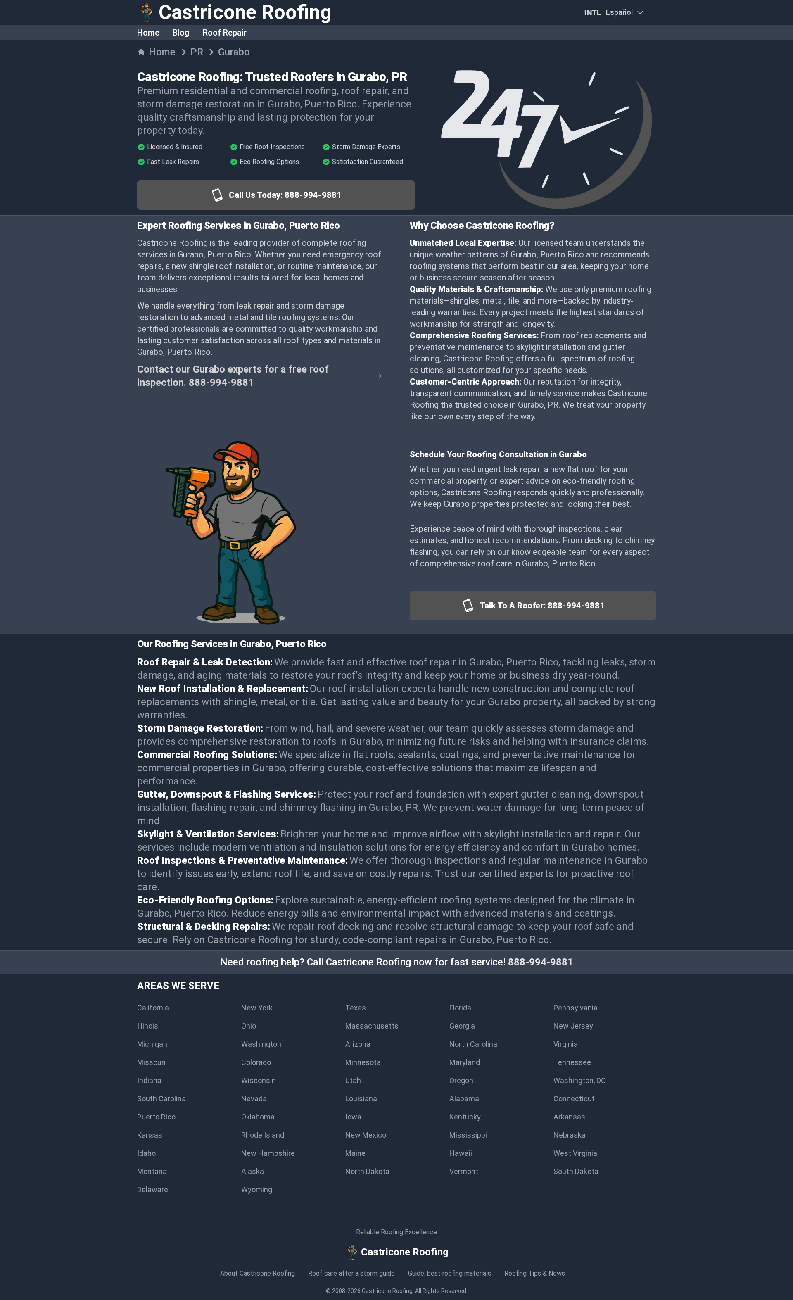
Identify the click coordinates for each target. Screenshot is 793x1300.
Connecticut (574, 1098)
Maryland (464, 1062)
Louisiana (361, 1098)
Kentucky (465, 1116)
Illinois (147, 1026)
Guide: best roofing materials (449, 1273)
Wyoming (256, 1189)
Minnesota (363, 1062)
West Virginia (575, 1153)
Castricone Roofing (387, 1291)
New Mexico (365, 1135)
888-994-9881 (540, 962)
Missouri (151, 1062)
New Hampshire (268, 1153)
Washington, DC (579, 1080)
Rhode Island (262, 1135)
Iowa (353, 1116)
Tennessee (572, 1062)
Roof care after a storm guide (351, 1273)
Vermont (463, 1171)
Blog (181, 33)
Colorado (256, 1062)
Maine (355, 1153)
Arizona (357, 1044)
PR (196, 52)
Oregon (461, 1080)
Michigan (152, 1044)
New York (257, 1007)
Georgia (462, 1026)
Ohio (248, 1026)
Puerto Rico (156, 1116)
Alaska (252, 1171)
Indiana (149, 1080)
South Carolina (161, 1098)
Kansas (149, 1135)
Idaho (146, 1153)
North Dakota (367, 1171)
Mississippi (468, 1135)
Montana (152, 1171)
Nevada (254, 1098)
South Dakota (575, 1171)
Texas (355, 1007)
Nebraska (569, 1135)
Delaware (152, 1189)
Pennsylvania (575, 1007)
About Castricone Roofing (257, 1273)
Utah (353, 1080)
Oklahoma (258, 1116)
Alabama (464, 1098)
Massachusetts (372, 1026)
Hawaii (460, 1153)
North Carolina (473, 1044)
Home (148, 33)
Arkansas (569, 1116)
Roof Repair (225, 33)
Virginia (565, 1044)
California (153, 1007)
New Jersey (573, 1026)
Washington (261, 1044)
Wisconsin (258, 1080)
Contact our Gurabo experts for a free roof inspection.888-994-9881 (233, 376)
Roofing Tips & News (534, 1273)
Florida (460, 1007)
